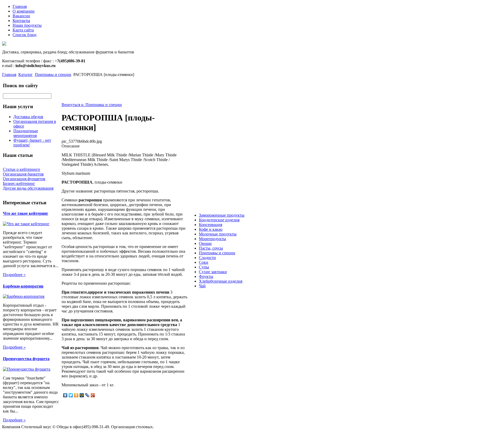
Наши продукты (27, 25)
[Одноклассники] (76, 395)
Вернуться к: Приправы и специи (92, 104)
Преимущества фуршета (26, 358)
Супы (204, 267)
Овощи (205, 243)
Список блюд (24, 34)
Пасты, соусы (211, 248)
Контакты (21, 20)
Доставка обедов (28, 116)
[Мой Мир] (82, 395)
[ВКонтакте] (65, 395)
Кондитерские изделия (219, 220)
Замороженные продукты (221, 215)
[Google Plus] (93, 395)
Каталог (25, 74)
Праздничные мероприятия (25, 133)
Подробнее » (14, 274)
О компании (24, 11)
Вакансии (21, 16)
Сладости (207, 257)
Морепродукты (212, 238)
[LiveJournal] (87, 395)
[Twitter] (71, 395)
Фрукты (206, 276)
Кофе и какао (210, 229)
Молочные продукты (218, 234)
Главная (20, 6)
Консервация (210, 224)
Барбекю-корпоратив (23, 286)
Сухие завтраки (213, 272)
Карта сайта (23, 30)
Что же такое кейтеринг (25, 213)
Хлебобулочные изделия (220, 281)
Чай (202, 286)
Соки (203, 262)
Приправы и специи (53, 74)
